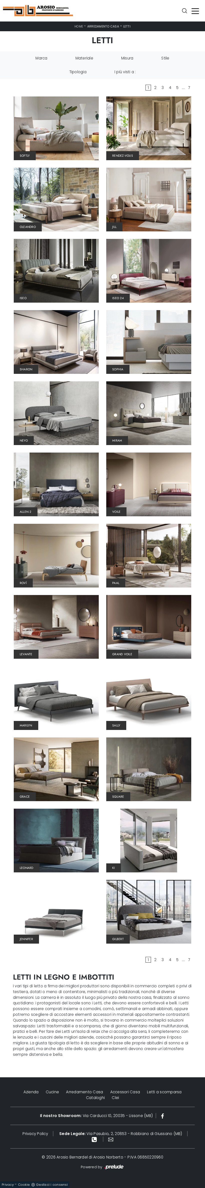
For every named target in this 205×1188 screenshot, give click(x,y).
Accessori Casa (125, 1092)
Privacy (8, 1184)
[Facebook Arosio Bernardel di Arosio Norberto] (162, 1115)
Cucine (52, 1092)
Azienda (31, 1092)
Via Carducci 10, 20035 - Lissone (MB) (96, 1115)
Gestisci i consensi (52, 1184)
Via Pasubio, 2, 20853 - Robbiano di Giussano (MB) (120, 1133)
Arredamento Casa (103, 26)
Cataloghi (95, 1097)
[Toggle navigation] (195, 10)
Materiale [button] (84, 58)
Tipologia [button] (77, 71)
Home (78, 26)
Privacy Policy (35, 1133)
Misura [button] (127, 58)
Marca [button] (41, 58)
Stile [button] (165, 58)
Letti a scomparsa (164, 1092)
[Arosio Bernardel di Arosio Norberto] (38, 10)
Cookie (24, 1184)
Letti (126, 26)
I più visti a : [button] (125, 71)
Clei (115, 1097)
